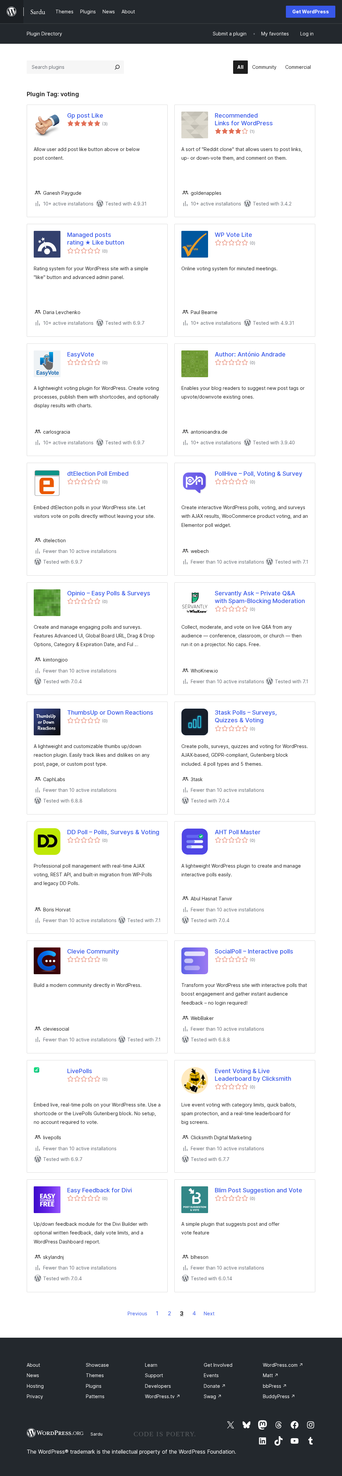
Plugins (94, 1386)
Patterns (95, 1396)
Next (209, 1313)
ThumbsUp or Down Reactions (110, 712)
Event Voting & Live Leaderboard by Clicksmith (253, 1074)
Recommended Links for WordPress (244, 119)
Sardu (97, 1434)
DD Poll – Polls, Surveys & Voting (113, 832)
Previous (137, 1313)
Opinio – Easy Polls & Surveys (108, 593)
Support (154, 1375)
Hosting (35, 1386)
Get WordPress (310, 11)
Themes (95, 1375)
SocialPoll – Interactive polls (254, 951)
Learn (151, 1365)
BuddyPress (279, 1396)
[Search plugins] (117, 67)
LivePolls (79, 1070)
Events (211, 1375)
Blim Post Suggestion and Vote (258, 1190)
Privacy (35, 1396)
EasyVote (80, 354)
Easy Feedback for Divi (99, 1190)
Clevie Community (93, 951)
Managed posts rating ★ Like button (95, 238)
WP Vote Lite (233, 234)
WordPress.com (283, 1365)
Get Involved (218, 1365)
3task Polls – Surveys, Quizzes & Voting (246, 716)
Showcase (97, 1365)
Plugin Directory (44, 33)
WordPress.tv (162, 1396)
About (33, 1365)
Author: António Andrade (250, 354)
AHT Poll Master (238, 832)
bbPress (275, 1386)
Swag (213, 1396)
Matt (271, 1375)
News (33, 1375)
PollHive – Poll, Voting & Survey (258, 473)
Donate (215, 1386)
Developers (158, 1386)
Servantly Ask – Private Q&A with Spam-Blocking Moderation (260, 597)
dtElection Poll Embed (98, 473)
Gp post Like (85, 115)
